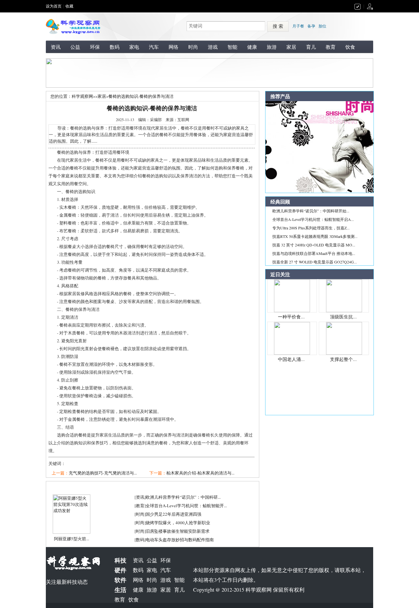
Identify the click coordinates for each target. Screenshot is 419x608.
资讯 (56, 47)
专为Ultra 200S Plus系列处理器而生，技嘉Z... (311, 227)
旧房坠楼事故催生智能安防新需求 (178, 531)
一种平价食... (291, 316)
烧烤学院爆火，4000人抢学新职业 (178, 523)
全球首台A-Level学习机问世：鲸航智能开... (186, 506)
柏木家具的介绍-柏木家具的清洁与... (200, 473)
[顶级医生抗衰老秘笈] (344, 295)
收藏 (69, 6)
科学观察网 (82, 96)
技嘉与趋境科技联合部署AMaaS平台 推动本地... (313, 253)
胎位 (322, 26)
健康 (252, 47)
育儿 (311, 47)
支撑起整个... (343, 359)
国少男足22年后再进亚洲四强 (173, 514)
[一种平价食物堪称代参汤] (292, 295)
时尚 (193, 47)
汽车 (154, 47)
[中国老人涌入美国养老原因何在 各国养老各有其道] (292, 338)
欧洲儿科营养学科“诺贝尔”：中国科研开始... (310, 210)
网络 (173, 47)
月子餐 (298, 26)
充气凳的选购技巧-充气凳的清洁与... (103, 473)
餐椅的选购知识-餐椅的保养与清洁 (140, 96)
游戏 (213, 47)
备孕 (311, 26)
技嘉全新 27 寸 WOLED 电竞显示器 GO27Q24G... (314, 261)
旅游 (272, 47)
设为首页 (54, 6)
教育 (331, 47)
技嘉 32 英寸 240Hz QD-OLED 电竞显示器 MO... (313, 244)
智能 (232, 47)
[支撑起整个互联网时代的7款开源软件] (344, 338)
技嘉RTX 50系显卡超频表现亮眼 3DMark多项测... (314, 236)
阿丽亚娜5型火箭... (71, 539)
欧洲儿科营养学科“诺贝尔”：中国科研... (183, 497)
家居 (291, 47)
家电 (134, 47)
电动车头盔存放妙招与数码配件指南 (180, 540)
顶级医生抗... (343, 316)
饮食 (350, 47)
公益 (75, 47)
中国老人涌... (291, 359)
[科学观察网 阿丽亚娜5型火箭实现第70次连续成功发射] (71, 513)
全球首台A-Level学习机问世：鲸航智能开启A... (313, 219)
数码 (114, 47)
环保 (95, 47)
